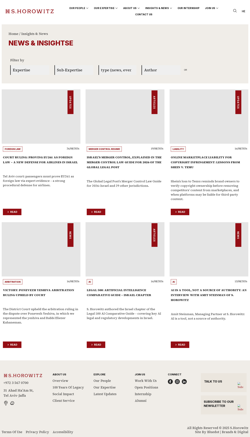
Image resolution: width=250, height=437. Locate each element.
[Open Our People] (87, 8)
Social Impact (63, 394)
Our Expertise (105, 387)
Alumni (141, 400)
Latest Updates (105, 394)
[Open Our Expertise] (116, 8)
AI (90, 281)
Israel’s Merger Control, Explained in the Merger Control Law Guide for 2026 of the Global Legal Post (124, 162)
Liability (178, 149)
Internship (143, 394)
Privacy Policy (37, 432)
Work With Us (146, 380)
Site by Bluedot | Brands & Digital (221, 432)
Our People (102, 380)
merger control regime (104, 149)
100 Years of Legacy (68, 387)
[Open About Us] (138, 8)
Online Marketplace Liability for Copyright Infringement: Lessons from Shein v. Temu (205, 162)
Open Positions (146, 387)
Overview (60, 380)
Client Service (64, 400)
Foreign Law (13, 149)
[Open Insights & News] (171, 8)
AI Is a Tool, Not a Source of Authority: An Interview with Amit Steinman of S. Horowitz (209, 295)
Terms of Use (12, 432)
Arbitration (13, 281)
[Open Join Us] (217, 8)
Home (13, 33)
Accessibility (63, 432)
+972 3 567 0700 (15, 382)
